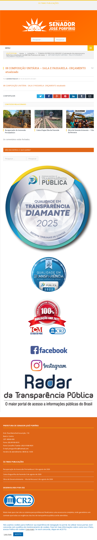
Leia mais (30, 529)
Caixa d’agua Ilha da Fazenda (48, 6)
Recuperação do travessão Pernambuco (18, 469)
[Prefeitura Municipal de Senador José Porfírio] (48, 24)
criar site (18, 512)
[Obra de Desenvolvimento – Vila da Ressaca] (80, 119)
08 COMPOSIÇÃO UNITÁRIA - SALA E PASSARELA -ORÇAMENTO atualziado (34, 85)
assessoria (62, 512)
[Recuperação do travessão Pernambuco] (17, 119)
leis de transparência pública (43, 515)
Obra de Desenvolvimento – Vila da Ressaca (20, 479)
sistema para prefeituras (34, 512)
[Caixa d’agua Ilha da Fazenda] (48, 119)
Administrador (12, 79)
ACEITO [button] (18, 534)
